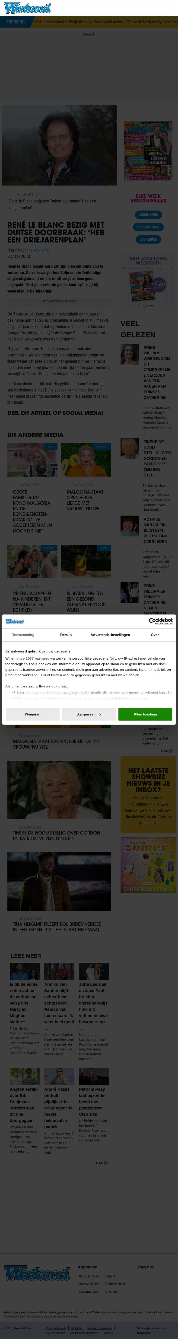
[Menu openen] (144, 8)
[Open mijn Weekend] (157, 7)
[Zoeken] (170, 8)
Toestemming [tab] (23, 635)
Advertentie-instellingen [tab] (110, 635)
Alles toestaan (145, 714)
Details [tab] (66, 635)
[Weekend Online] (27, 8)
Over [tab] (155, 635)
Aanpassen (86, 714)
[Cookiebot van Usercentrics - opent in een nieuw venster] (152, 621)
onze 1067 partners (32, 658)
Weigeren (32, 714)
